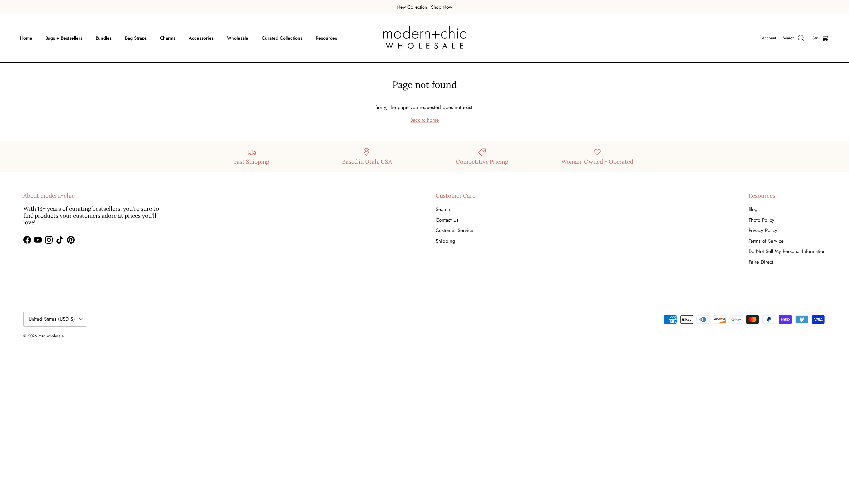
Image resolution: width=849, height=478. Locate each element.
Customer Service (454, 230)
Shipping (445, 241)
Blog (753, 209)
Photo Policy (761, 220)
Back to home (424, 120)
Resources (326, 38)
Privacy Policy (763, 230)
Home (26, 38)
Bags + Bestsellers (63, 38)
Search (443, 209)
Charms (167, 38)
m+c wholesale (50, 336)
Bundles (104, 38)
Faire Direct (761, 262)
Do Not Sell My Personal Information (787, 251)
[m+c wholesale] (424, 38)
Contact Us (447, 220)
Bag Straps (136, 38)
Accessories (201, 38)
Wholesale (237, 38)
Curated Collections (282, 38)
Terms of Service (766, 241)
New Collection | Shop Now (424, 7)
